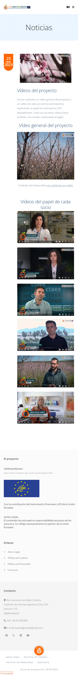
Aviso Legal (14, 551)
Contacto (13, 570)
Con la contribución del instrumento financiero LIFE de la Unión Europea (39, 505)
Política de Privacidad (19, 564)
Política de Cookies (18, 557)
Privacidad (6, 673)
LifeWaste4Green (13, 468)
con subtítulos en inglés (59, 185)
